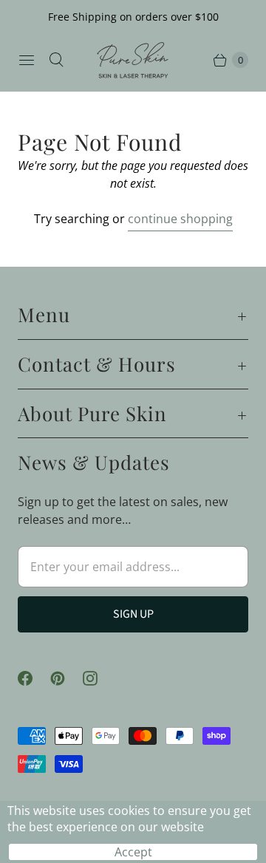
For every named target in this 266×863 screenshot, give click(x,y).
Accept (133, 852)
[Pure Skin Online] (133, 60)
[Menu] (26, 60)
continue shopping (180, 219)
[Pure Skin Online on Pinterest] (66, 678)
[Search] (56, 60)
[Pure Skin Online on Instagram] (99, 678)
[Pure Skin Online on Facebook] (34, 678)
